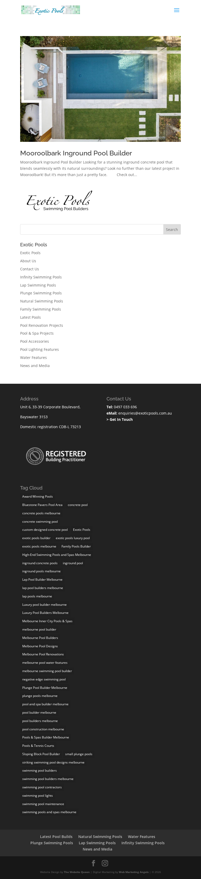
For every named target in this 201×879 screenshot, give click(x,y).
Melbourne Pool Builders (40, 638)
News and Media (35, 365)
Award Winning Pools (37, 496)
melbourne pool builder (39, 629)
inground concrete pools (40, 563)
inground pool (73, 563)
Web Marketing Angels (134, 872)
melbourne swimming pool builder (47, 671)
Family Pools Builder (76, 546)
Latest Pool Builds (56, 836)
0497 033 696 (125, 406)
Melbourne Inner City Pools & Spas (47, 621)
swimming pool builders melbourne (48, 779)
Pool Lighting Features (39, 349)
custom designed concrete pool (45, 529)
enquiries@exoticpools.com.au (144, 413)
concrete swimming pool (40, 521)
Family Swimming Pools (40, 309)
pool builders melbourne (40, 721)
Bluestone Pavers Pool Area (42, 505)
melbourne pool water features (45, 662)
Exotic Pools (30, 252)
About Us (28, 260)
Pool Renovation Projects (41, 325)
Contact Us (29, 268)
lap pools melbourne (37, 596)
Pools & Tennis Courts (38, 745)
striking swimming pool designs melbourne (53, 762)
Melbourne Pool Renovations (43, 654)
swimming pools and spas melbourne (49, 812)
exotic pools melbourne (39, 546)
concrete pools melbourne (41, 513)
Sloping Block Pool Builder (41, 754)
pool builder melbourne (39, 712)
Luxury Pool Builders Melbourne (45, 612)
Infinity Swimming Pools (41, 277)
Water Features (33, 357)
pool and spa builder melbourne (45, 704)
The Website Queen (77, 872)
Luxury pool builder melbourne (44, 604)
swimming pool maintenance (43, 804)
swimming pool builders (39, 770)
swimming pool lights (37, 795)
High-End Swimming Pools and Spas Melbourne (56, 554)
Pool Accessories (34, 341)
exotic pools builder (36, 538)
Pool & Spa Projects (37, 333)
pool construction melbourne (43, 729)
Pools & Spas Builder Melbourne (45, 737)
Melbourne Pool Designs (40, 646)
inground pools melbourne (41, 571)
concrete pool (78, 505)
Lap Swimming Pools (38, 285)
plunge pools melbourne (40, 696)
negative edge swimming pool (44, 679)
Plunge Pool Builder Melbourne (44, 687)
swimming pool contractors (42, 787)
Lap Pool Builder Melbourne (42, 579)
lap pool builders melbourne (42, 588)
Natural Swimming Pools (41, 301)
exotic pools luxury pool (73, 538)
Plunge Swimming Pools (41, 292)
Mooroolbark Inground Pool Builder (76, 153)
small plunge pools (78, 754)
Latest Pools (30, 317)
